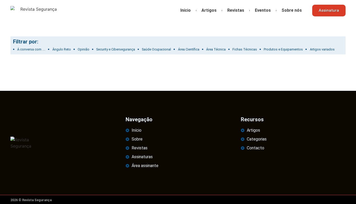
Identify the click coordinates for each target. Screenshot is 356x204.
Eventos (263, 10)
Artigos (209, 10)
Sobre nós (291, 10)
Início (185, 10)
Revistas (235, 10)
